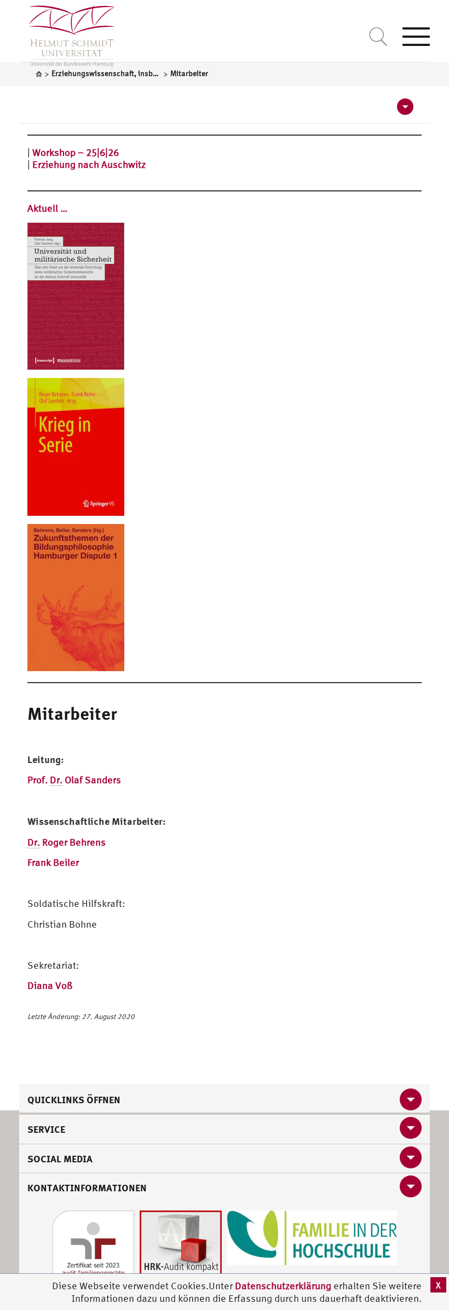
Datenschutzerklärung (283, 1285)
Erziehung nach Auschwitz (89, 164)
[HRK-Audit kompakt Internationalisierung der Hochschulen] (181, 1250)
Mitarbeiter (72, 713)
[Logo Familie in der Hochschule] (312, 1236)
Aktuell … (47, 208)
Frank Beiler (53, 862)
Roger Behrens (66, 842)
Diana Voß (50, 985)
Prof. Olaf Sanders (74, 779)
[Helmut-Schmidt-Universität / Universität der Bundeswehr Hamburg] (67, 33)
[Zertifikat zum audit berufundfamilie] (93, 1250)
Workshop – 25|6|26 (75, 152)
